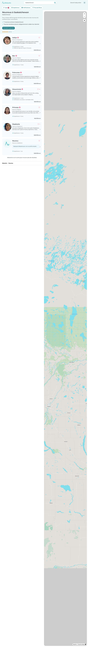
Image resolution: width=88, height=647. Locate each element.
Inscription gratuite (8, 28)
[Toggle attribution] (85, 644)
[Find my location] (84, 20)
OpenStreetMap (81, 644)
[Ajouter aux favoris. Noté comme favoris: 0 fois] (39, 38)
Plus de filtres (38, 7)
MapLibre (75, 644)
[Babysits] (6, 2)
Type (6, 7)
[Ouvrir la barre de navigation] (84, 2)
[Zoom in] (84, 13)
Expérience (16, 7)
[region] (65, 328)
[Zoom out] (84, 16)
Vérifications (26, 7)
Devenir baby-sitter (75, 2)
